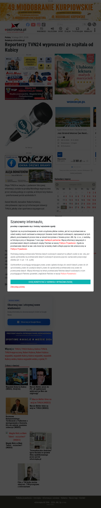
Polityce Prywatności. (69, 273)
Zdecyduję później (17, 287)
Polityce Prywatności (67, 243)
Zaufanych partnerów (52, 240)
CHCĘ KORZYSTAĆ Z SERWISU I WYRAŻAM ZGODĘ (50, 282)
